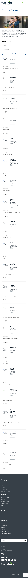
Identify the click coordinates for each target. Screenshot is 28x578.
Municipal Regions (5, 503)
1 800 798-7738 (8, 550)
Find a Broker (4, 525)
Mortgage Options (5, 489)
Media (2, 507)
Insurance (3, 499)
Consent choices (11, 575)
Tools (2, 505)
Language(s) (5, 70)
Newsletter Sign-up (5, 531)
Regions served (5, 66)
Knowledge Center (5, 497)
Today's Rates (4, 513)
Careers (3, 527)
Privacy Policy (17, 575)
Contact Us (3, 523)
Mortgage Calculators (6, 487)
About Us (3, 529)
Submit (14, 53)
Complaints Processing (6, 533)
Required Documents (5, 501)
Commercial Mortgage (6, 491)
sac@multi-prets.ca (5, 554)
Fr (22, 2)
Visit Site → (12, 63)
